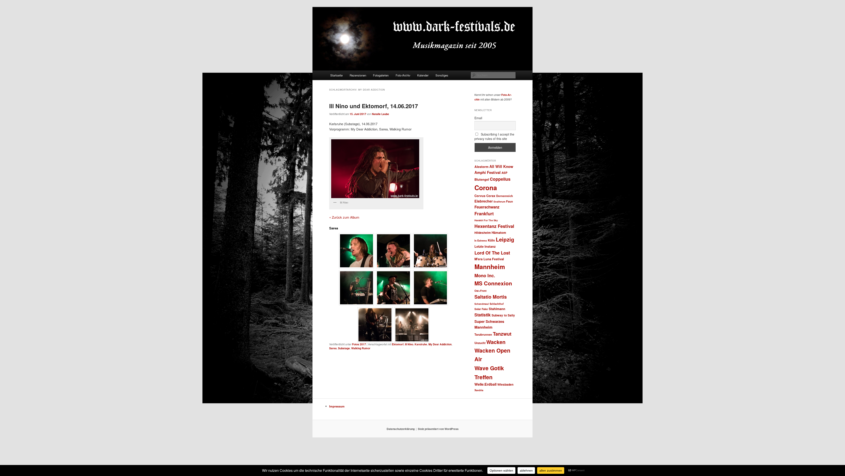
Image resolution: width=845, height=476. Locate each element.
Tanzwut (502, 333)
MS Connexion (493, 283)
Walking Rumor (360, 348)
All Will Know (501, 166)
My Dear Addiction (440, 344)
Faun (509, 201)
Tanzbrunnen (483, 334)
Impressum (337, 406)
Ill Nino (409, 344)
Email (478, 118)
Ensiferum (499, 201)
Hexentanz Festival (494, 226)
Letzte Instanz (485, 246)
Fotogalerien (381, 75)
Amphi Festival (487, 172)
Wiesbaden (505, 384)
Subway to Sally (503, 315)
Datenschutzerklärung (401, 429)
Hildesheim (482, 233)
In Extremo (480, 240)
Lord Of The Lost (492, 252)
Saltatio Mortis (490, 296)
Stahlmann (497, 309)
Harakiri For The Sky (486, 220)
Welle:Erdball (485, 384)
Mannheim (489, 266)
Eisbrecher (483, 201)
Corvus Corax (484, 195)
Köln (491, 240)
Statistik (482, 315)
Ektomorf (398, 344)
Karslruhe (421, 344)
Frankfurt (484, 213)
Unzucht (479, 343)
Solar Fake (481, 309)
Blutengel (481, 179)
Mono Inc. (484, 275)
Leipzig (505, 239)
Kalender (422, 75)
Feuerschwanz (487, 207)
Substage (344, 348)
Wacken (495, 342)
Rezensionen (358, 75)
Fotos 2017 (359, 344)
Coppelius (500, 179)
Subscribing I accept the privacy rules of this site (494, 136)
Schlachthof (497, 303)
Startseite (336, 75)
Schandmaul (481, 303)
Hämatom (499, 232)
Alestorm (481, 166)
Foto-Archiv (403, 75)
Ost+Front (480, 291)
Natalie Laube (380, 114)
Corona (485, 187)
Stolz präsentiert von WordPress (438, 429)
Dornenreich (504, 196)
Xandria (478, 390)
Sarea (333, 348)
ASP (504, 173)
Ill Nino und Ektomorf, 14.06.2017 (373, 106)
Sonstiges (441, 75)
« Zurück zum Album (344, 217)
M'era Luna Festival (489, 259)
